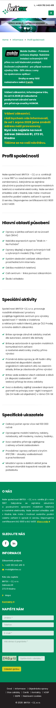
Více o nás (43, 521)
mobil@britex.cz (13, 569)
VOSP (46, 692)
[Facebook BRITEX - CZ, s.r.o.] (5, 543)
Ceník (29, 82)
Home (5, 39)
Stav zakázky (13, 692)
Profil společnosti (35, 39)
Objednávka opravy (38, 688)
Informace (18, 39)
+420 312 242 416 (45, 5)
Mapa (8, 595)
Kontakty (7, 601)
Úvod (9, 688)
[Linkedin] (13, 543)
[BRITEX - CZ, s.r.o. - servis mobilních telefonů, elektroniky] (15, 9)
